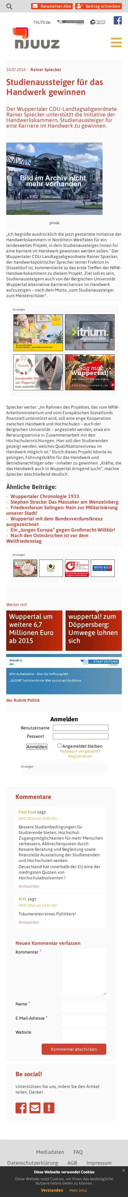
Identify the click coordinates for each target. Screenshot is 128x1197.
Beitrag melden (48, 1108)
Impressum (99, 1163)
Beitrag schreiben (103, 6)
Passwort (35, 736)
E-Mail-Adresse (32, 1018)
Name (23, 1004)
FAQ (78, 1152)
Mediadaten (50, 1152)
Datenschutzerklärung (32, 1163)
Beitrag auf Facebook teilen (21, 1108)
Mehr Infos (78, 1190)
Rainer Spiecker (45, 69)
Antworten (29, 886)
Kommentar (28, 952)
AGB (72, 1163)
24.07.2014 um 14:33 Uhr (38, 905)
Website (23, 1032)
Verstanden (52, 1190)
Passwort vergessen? (80, 751)
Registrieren (80, 756)
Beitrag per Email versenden (35, 1108)
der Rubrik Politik (23, 700)
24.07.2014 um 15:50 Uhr (38, 818)
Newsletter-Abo (56, 6)
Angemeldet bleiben (82, 746)
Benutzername (35, 727)
